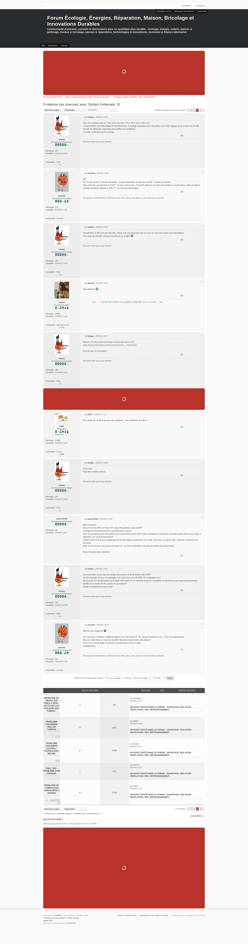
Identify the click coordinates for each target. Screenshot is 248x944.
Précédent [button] (188, 110)
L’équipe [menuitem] (64, 46)
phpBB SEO (48, 921)
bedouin (136, 765)
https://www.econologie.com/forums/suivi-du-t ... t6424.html (109, 345)
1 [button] (191, 110)
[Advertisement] (124, 72)
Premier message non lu (164, 110)
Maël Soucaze (73, 918)
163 (56, 151)
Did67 (61, 426)
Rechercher (111, 110)
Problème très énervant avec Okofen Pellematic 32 (81, 104)
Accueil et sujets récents (126, 915)
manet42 (61, 196)
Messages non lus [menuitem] (164, 11)
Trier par (128, 678)
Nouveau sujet (51, 110)
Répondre (70, 110)
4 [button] (200, 110)
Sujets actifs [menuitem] (202, 11)
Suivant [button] (203, 110)
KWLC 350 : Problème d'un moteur (51, 771)
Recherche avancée (115, 110)
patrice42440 (61, 519)
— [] (127, 302)
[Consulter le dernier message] (143, 698)
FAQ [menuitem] (43, 46)
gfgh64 (135, 721)
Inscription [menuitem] (187, 6)
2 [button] (194, 110)
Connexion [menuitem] (200, 6)
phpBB (58, 915)
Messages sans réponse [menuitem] (184, 11)
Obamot (62, 302)
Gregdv (136, 744)
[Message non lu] (84, 117)
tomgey (62, 140)
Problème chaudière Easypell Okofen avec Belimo (51, 748)
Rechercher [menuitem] (52, 46)
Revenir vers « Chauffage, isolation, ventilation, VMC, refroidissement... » (73, 814)
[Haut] (201, 165)
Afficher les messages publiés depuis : (89, 678)
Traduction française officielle (54, 918)
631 (56, 207)
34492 (57, 314)
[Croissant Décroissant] (158, 678)
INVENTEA (71, 923)
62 (56, 530)
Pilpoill (135, 786)
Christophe (137, 698)
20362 (57, 440)
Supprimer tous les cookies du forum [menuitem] (154, 915)
